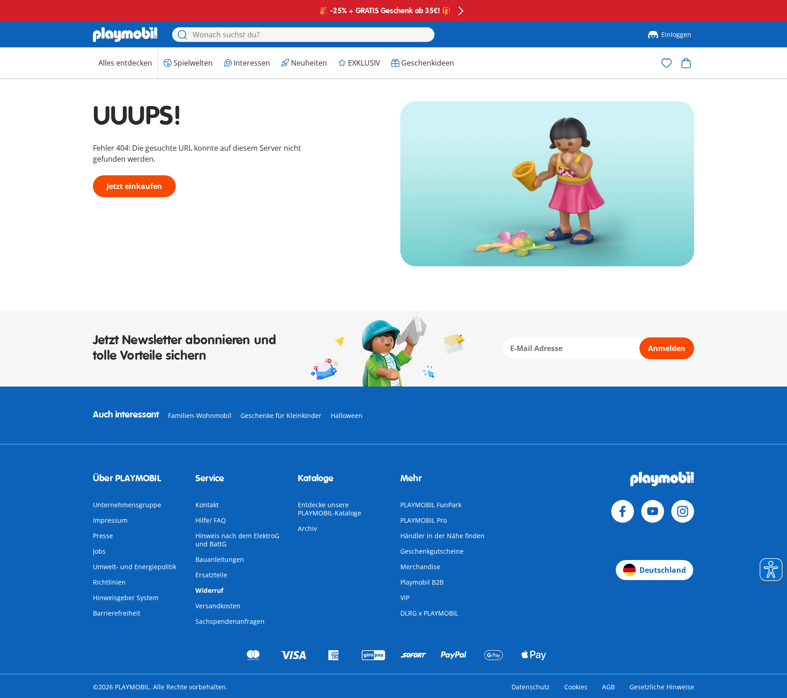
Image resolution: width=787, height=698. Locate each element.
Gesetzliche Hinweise (661, 687)
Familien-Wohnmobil (199, 415)
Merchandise (420, 566)
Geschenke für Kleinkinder (281, 415)
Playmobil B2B (422, 582)
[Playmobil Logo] (125, 34)
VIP (404, 597)
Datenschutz (530, 687)
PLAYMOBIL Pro (423, 520)
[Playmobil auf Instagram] (682, 511)
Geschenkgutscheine (432, 551)
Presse (103, 535)
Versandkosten (217, 605)
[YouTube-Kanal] (652, 511)
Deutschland (662, 570)
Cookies (576, 687)
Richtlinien (109, 582)
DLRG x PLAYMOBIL (429, 613)
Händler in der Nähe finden (442, 535)
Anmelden (666, 348)
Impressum (110, 520)
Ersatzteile (211, 575)
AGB (608, 687)
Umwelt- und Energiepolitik (134, 566)
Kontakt (207, 504)
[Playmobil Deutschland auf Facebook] (622, 511)
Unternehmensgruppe (127, 504)
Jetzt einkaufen (134, 186)
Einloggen (676, 34)
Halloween (347, 415)
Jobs (99, 551)
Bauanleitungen (219, 559)
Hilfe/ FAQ (210, 520)
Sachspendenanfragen (230, 621)
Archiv (307, 528)
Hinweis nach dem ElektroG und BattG (237, 539)
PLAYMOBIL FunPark (430, 504)
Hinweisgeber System (125, 597)
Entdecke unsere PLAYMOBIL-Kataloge (329, 508)
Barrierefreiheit (116, 613)
